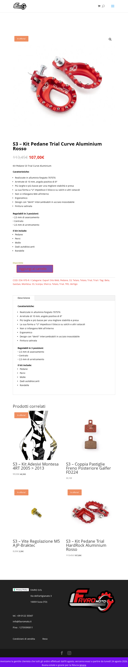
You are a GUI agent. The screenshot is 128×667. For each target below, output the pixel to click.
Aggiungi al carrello (33, 269)
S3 (70, 280)
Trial (89, 280)
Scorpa (39, 284)
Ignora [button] (82, 665)
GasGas (17, 284)
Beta (107, 280)
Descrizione (24, 297)
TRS (67, 284)
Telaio (76, 280)
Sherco (47, 284)
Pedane (64, 280)
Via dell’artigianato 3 (41, 595)
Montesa (26, 284)
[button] (110, 39)
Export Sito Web (51, 280)
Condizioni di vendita (24, 638)
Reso (44, 638)
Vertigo (73, 284)
